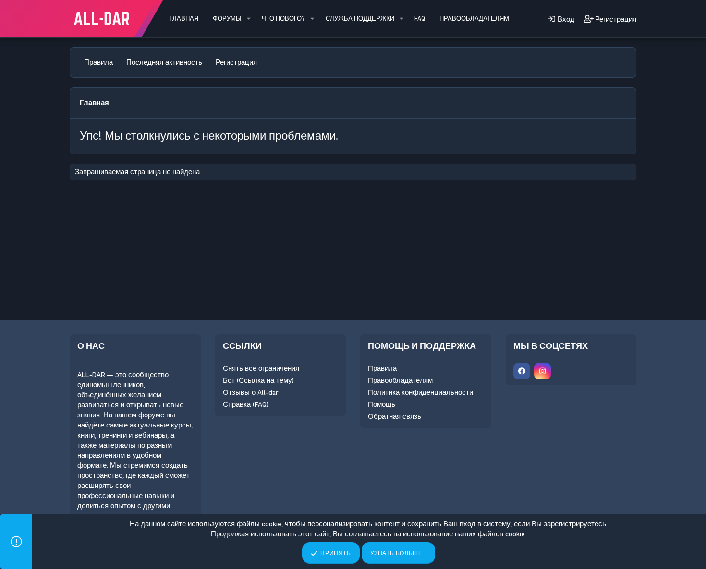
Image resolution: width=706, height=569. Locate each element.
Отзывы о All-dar (251, 392)
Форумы (227, 18)
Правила (98, 62)
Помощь (381, 404)
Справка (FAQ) (245, 404)
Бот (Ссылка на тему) (258, 380)
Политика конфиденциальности (420, 392)
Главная (184, 18)
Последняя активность (164, 62)
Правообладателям (474, 18)
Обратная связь (394, 416)
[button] (249, 18)
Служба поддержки (360, 18)
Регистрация (236, 62)
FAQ (419, 18)
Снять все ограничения (261, 368)
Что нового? (283, 18)
